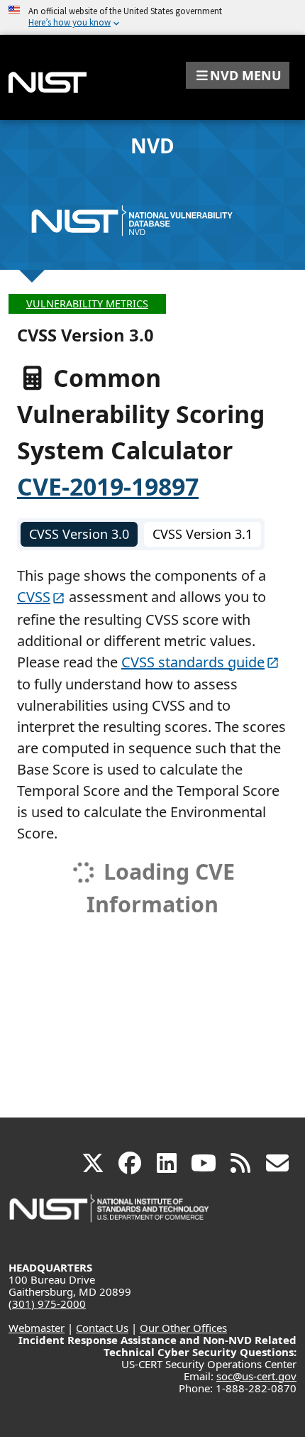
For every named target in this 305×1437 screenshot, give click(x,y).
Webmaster (37, 1328)
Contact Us (102, 1328)
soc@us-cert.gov (256, 1376)
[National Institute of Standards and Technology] (110, 1215)
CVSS (33, 596)
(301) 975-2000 (47, 1303)
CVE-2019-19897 (108, 486)
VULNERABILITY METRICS (87, 303)
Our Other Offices (183, 1328)
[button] (237, 75)
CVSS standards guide (193, 662)
